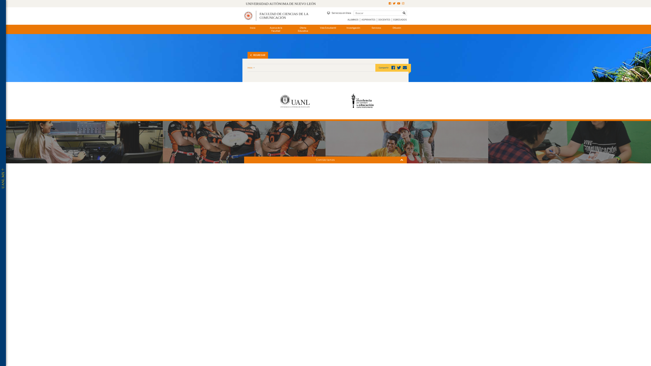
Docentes (384, 19)
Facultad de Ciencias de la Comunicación (284, 15)
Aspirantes (368, 19)
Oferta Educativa (303, 29)
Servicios (376, 28)
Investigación (353, 28)
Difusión (397, 28)
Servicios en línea (341, 13)
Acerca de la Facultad (276, 29)
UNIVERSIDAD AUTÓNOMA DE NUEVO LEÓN (281, 4)
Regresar (259, 55)
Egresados (400, 19)
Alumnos (353, 19)
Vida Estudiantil (328, 28)
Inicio (252, 28)
